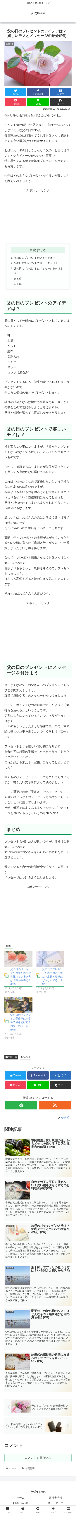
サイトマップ (55, 1503)
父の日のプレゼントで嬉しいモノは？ (36, 263)
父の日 (26, 1057)
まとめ (18, 278)
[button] (68, 777)
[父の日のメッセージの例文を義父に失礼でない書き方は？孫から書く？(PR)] (18, 959)
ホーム (20, 1497)
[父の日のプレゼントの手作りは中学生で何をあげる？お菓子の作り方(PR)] (18, 1005)
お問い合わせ (20, 1503)
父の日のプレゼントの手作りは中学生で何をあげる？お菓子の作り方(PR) (20, 1022)
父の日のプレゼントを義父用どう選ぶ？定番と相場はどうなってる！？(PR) (52, 976)
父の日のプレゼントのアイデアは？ (34, 257)
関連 (19, 283)
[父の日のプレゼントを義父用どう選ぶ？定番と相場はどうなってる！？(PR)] (50, 959)
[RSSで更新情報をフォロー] (55, 1105)
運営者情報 (55, 1497)
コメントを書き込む (38, 1457)
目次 (33, 250)
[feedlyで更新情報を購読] (21, 1105)
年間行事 (12, 1057)
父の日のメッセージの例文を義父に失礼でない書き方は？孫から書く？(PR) (20, 976)
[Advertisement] (38, 216)
